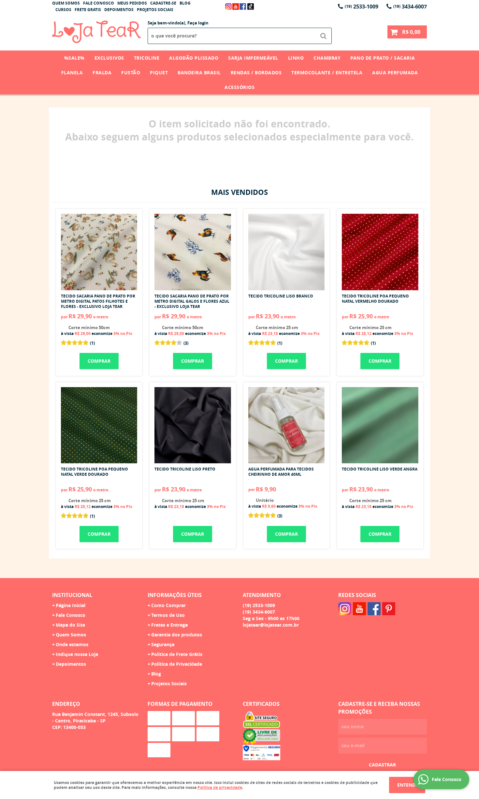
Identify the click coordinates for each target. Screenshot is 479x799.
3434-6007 (410, 6)
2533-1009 (361, 6)
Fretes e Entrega (169, 625)
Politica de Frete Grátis (176, 654)
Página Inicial (70, 605)
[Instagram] (228, 6)
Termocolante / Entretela (326, 72)
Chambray (327, 58)
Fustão (130, 72)
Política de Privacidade (176, 664)
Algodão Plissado (193, 58)
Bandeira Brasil (199, 72)
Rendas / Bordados (256, 72)
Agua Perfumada (395, 72)
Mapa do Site (70, 625)
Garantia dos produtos (176, 635)
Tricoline (147, 58)
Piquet (159, 72)
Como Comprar (168, 605)
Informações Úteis (175, 595)
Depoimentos (119, 9)
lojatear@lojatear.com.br (271, 625)
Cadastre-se (163, 3)
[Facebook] (243, 6)
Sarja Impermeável (253, 58)
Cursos (63, 9)
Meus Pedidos (132, 3)
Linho (296, 58)
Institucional (72, 595)
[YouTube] (235, 6)
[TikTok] (250, 6)
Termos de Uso (168, 615)
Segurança (162, 644)
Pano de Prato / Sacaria (382, 58)
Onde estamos (72, 644)
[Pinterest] (388, 608)
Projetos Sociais (155, 9)
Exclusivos (109, 58)
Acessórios (239, 87)
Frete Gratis (88, 9)
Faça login (198, 23)
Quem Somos (66, 3)
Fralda (102, 72)
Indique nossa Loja (77, 654)
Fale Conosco (98, 3)
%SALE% (74, 58)
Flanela (72, 72)
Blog (185, 3)
